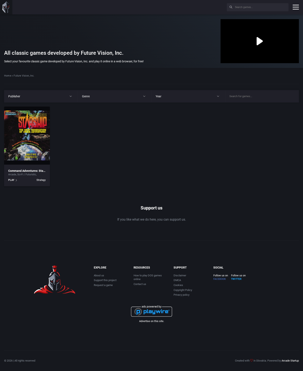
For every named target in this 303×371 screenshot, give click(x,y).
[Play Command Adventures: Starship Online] (27, 136)
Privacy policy (181, 294)
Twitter (236, 279)
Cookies (178, 285)
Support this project (105, 280)
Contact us (140, 284)
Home (7, 75)
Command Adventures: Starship (29, 170)
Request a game (103, 285)
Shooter (41, 174)
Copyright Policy (183, 290)
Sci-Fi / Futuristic (26, 174)
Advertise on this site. (151, 321)
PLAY (11, 180)
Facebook (219, 279)
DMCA (177, 280)
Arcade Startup (290, 360)
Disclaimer (180, 275)
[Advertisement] (190, 6)
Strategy (41, 180)
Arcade (12, 174)
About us (99, 275)
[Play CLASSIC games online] (6, 7)
